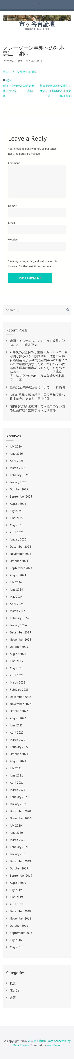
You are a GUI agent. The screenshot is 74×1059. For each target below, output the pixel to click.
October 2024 (19, 561)
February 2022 (19, 747)
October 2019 (19, 868)
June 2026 (16, 453)
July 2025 (16, 511)
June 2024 (16, 589)
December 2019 (20, 861)
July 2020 (16, 825)
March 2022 (17, 739)
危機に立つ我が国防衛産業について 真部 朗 (19, 91)
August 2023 (18, 654)
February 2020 (19, 847)
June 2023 (16, 661)
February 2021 (19, 797)
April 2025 (17, 532)
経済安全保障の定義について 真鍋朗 (37, 387)
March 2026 (17, 468)
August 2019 (18, 882)
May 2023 (16, 668)
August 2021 (18, 761)
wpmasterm (14, 61)
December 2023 (20, 632)
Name (12, 206)
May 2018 (16, 947)
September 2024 (21, 568)
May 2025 (16, 525)
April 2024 (17, 604)
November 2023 (20, 639)
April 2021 (17, 782)
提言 (9, 80)
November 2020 (20, 818)
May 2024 (16, 596)
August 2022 (18, 718)
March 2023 (17, 682)
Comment (14, 163)
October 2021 (19, 754)
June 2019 (16, 897)
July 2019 (16, 890)
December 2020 (20, 811)
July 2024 (16, 582)
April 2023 (17, 675)
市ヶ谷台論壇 (37, 24)
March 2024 (17, 611)
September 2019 (21, 875)
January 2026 (18, 482)
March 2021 (17, 790)
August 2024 (18, 575)
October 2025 (19, 489)
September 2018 (21, 933)
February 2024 (19, 618)
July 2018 (16, 940)
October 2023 (19, 646)
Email (12, 222)
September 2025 (21, 496)
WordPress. (54, 1045)
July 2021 (16, 768)
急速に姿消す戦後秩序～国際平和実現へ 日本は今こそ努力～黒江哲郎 (39, 397)
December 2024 (20, 546)
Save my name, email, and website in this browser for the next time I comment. (32, 263)
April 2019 (17, 904)
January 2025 (18, 539)
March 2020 (17, 840)
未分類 (14, 990)
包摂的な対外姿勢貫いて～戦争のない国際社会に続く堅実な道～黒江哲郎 (37, 408)
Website (13, 239)
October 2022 (19, 711)
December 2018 (20, 911)
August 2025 (18, 503)
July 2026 (16, 446)
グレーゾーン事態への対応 (20, 72)
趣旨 (13, 997)
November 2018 (20, 918)
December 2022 (20, 697)
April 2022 (17, 732)
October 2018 (19, 925)
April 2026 (17, 461)
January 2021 (18, 804)
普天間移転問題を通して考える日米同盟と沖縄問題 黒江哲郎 (55, 91)
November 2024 (20, 554)
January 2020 (18, 854)
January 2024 (18, 625)
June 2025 (16, 518)
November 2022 (20, 704)
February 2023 (19, 689)
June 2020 (16, 832)
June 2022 (16, 725)
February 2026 (19, 475)
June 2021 (16, 775)
